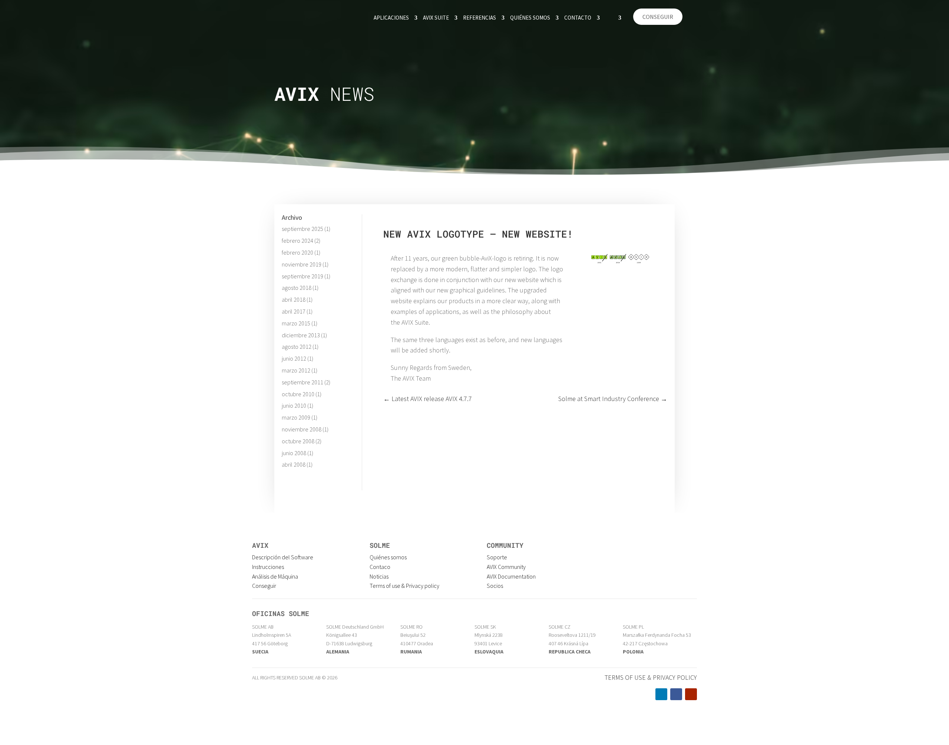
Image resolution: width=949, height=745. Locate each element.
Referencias (479, 17)
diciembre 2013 (301, 335)
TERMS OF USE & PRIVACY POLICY (651, 677)
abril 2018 (293, 299)
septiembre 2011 (302, 382)
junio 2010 (294, 405)
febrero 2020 (297, 252)
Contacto (577, 17)
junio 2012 (294, 358)
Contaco (380, 566)
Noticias (379, 576)
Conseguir (657, 16)
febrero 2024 (297, 240)
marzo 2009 (296, 417)
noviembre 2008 (301, 429)
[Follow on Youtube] (691, 694)
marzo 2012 (296, 370)
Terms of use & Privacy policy (404, 585)
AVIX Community (506, 566)
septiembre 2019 (302, 276)
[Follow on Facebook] (676, 694)
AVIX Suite (436, 17)
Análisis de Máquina (275, 576)
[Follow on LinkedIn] (661, 694)
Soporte (497, 557)
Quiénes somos (530, 17)
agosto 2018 (296, 287)
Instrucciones (268, 566)
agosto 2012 (296, 346)
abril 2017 (293, 311)
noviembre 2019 (301, 264)
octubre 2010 (298, 394)
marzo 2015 (296, 323)
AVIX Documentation (511, 576)
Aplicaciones (391, 17)
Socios (495, 585)
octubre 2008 (298, 441)
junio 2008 (294, 453)
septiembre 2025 (302, 228)
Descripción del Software (282, 557)
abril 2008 (293, 464)
